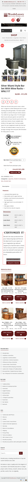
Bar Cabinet (5, 402)
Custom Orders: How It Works (9, 364)
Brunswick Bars (6, 393)
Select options (7, 296)
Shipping (5, 430)
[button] (24, 47)
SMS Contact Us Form (8, 437)
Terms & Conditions (7, 435)
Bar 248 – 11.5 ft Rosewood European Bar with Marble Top (7, 289)
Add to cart (14, 172)
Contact (4, 419)
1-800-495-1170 (20, 1)
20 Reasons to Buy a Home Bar (10, 362)
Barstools (5, 404)
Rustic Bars (5, 399)
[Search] (21, 453)
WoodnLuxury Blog (7, 439)
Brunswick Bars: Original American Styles (12, 371)
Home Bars (5, 388)
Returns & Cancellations (8, 428)
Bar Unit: (6, 160)
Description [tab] (5, 186)
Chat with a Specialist (12, 259)
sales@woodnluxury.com (9, 1)
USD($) (14, 8)
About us (5, 417)
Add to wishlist (6, 303)
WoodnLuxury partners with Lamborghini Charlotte (14, 441)
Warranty (5, 426)
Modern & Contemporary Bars (10, 386)
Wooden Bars (9, 38)
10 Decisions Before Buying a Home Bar (12, 366)
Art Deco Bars (6, 395)
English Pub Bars (6, 390)
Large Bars (16, 38)
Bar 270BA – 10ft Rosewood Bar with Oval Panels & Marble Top (21, 324)
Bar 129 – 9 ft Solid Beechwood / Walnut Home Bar (21, 289)
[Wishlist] (13, 20)
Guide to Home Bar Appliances (10, 423)
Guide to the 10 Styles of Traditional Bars (12, 369)
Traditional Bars (6, 384)
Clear (11, 162)
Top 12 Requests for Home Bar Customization (13, 373)
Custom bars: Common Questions (10, 360)
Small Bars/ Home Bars (8, 355)
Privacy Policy (6, 432)
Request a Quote (13, 263)
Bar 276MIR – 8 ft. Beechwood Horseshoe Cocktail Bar (7, 324)
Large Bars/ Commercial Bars (9, 357)
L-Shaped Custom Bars (8, 397)
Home (3, 38)
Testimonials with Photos (8, 414)
